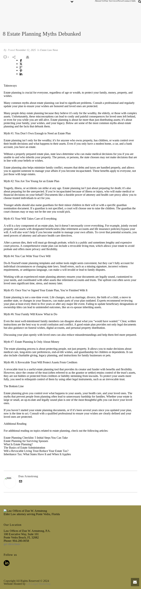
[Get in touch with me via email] (20, 481)
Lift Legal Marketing (38, 583)
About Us (99, 0)
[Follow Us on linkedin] (7, 563)
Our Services (111, 0)
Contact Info (129, 0)
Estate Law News (49, 50)
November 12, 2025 (26, 50)
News (120, 0)
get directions (12, 544)
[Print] (29, 57)
